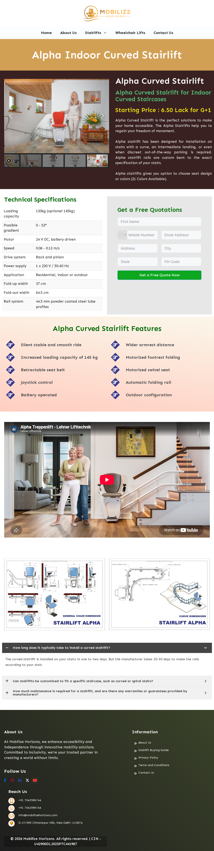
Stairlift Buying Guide (153, 750)
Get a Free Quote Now (159, 275)
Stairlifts (93, 32)
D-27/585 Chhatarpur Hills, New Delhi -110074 (50, 822)
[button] (10, 116)
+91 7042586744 (29, 800)
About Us (68, 32)
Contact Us (163, 32)
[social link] (5, 780)
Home (46, 32)
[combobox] (122, 235)
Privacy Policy (148, 757)
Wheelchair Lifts (130, 32)
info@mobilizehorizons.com (37, 815)
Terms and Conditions (153, 765)
